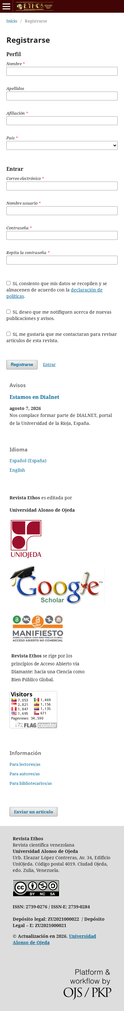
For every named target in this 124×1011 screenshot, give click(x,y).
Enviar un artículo (33, 812)
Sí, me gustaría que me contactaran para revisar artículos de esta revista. (61, 337)
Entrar (49, 364)
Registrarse (22, 364)
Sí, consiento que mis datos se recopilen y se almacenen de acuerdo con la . (56, 289)
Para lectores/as (25, 764)
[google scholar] (57, 603)
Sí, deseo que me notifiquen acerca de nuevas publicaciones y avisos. (59, 315)
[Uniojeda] (27, 558)
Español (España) (28, 461)
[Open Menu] (6, 6)
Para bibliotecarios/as (31, 783)
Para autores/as (25, 774)
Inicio (11, 21)
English (17, 470)
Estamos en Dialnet (34, 397)
